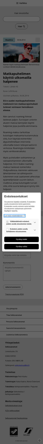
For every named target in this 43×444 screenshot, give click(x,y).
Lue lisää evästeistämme (13, 216)
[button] (35, 223)
